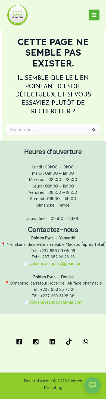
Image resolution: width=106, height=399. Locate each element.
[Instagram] (36, 341)
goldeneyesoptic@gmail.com (56, 263)
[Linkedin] (53, 341)
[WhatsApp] (86, 341)
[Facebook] (20, 341)
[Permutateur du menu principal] (94, 15)
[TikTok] (69, 341)
